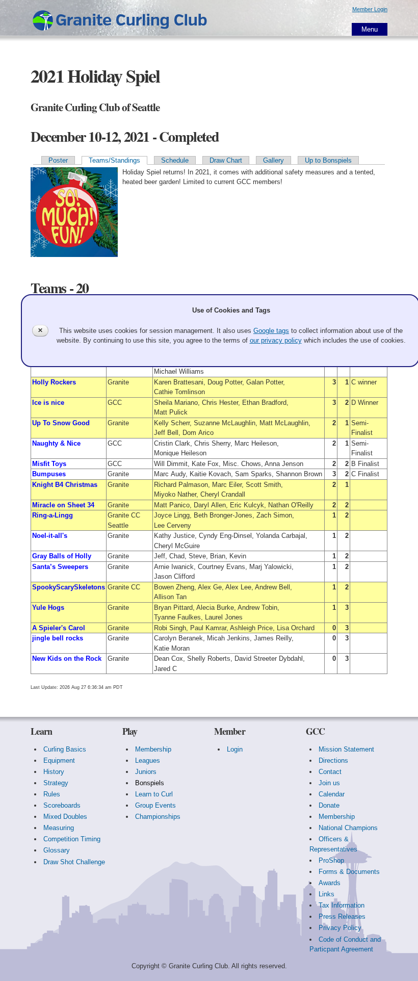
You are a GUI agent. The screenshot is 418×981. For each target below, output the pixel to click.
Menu (369, 29)
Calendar (332, 794)
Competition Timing (71, 839)
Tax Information (341, 905)
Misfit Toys (49, 464)
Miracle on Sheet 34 (63, 505)
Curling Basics (64, 749)
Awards (330, 883)
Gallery (273, 160)
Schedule (175, 160)
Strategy (55, 783)
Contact (330, 772)
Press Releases (342, 916)
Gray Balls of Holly (61, 556)
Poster (58, 160)
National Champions (348, 828)
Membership (153, 749)
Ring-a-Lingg (52, 515)
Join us (329, 783)
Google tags (271, 330)
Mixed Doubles (65, 816)
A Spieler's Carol (58, 628)
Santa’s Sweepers (60, 567)
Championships (157, 816)
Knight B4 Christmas (64, 484)
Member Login (369, 9)
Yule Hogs (48, 607)
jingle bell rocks (57, 638)
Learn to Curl (154, 794)
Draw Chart (226, 160)
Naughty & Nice (56, 443)
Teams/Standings (114, 160)
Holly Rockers (54, 382)
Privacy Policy (340, 928)
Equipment (59, 760)
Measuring (58, 828)
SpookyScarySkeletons (68, 587)
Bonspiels (149, 783)
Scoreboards (62, 805)
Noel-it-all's (49, 535)
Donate (329, 805)
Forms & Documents (349, 871)
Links (326, 894)
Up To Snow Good (61, 423)
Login (235, 749)
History (53, 772)
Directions (333, 760)
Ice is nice (48, 402)
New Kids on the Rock (66, 658)
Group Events (155, 805)
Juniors (145, 772)
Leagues (147, 760)
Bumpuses (49, 474)
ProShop (331, 860)
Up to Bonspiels (328, 160)
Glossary (56, 850)
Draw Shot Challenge (74, 862)
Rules (51, 794)
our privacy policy (276, 340)
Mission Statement (346, 749)
